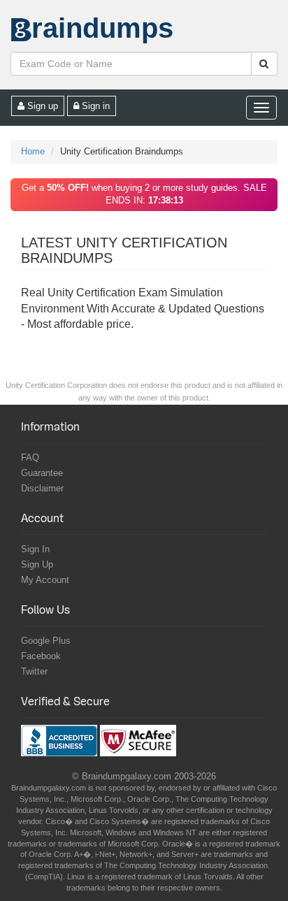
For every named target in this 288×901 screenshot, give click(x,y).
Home (33, 151)
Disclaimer (42, 488)
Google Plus (46, 640)
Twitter (34, 671)
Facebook (41, 656)
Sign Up (37, 564)
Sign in (94, 106)
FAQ (30, 457)
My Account (45, 580)
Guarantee (42, 473)
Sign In (35, 549)
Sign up (41, 106)
